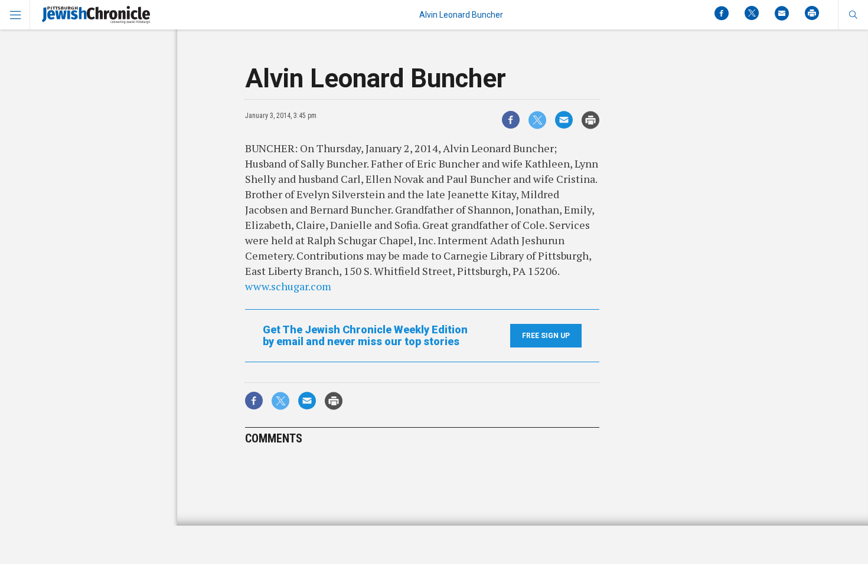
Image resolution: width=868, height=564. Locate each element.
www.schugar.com (288, 286)
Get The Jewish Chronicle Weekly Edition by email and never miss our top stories (365, 335)
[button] (853, 14)
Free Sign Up (546, 336)
